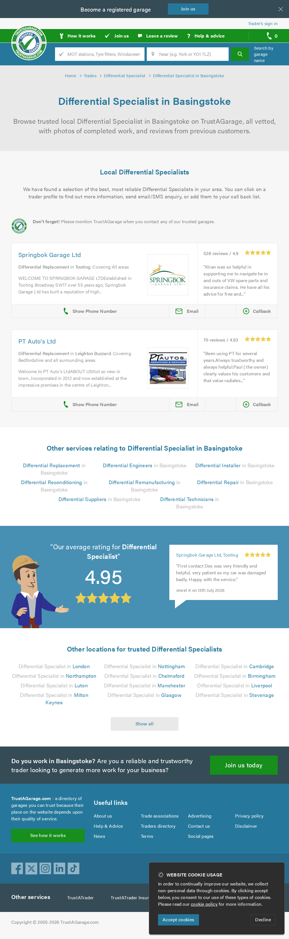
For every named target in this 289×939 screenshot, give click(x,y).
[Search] (240, 54)
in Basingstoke (54, 469)
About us (103, 815)
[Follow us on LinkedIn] (59, 868)
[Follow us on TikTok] (74, 868)
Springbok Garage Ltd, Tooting (207, 555)
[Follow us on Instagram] (45, 868)
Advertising (199, 815)
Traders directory (158, 826)
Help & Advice (108, 826)
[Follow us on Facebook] (17, 868)
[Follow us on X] (31, 868)
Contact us (199, 826)
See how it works (48, 835)
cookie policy (204, 904)
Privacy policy (249, 815)
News (99, 836)
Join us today (243, 764)
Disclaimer (246, 826)
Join (188, 8)
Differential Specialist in (54, 666)
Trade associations (160, 815)
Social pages (201, 836)
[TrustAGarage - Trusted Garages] (29, 34)
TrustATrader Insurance (134, 897)
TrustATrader (80, 897)
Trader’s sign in (263, 23)
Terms (147, 836)
